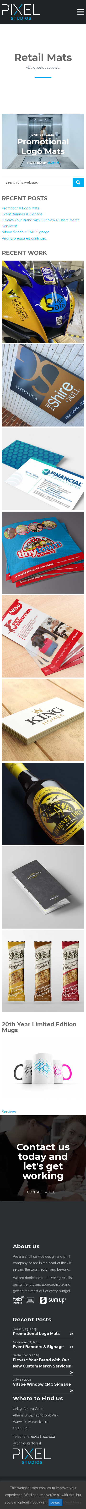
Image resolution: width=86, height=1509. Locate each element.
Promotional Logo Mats (20, 208)
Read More (72, 1502)
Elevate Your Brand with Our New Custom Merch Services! (42, 1363)
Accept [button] (55, 1502)
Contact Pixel (41, 1192)
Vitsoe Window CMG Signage (25, 232)
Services (9, 1112)
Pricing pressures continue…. (24, 238)
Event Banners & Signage (22, 214)
